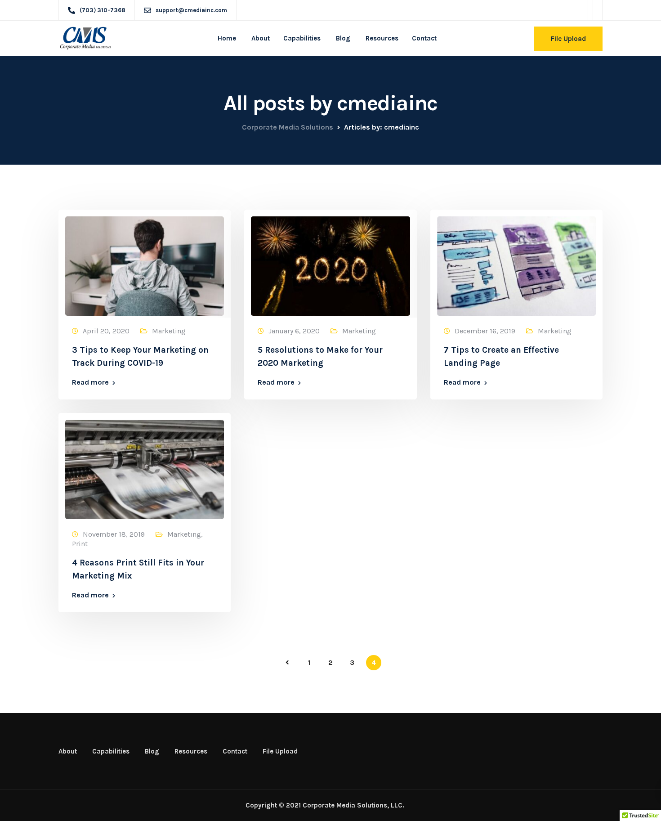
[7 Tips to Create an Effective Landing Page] (516, 262)
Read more (90, 382)
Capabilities (302, 38)
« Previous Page (287, 662)
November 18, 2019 (114, 534)
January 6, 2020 (294, 331)
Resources (381, 38)
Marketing (169, 331)
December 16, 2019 (485, 331)
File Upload (568, 39)
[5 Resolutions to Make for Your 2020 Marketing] (330, 262)
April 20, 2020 (106, 331)
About (260, 38)
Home (227, 38)
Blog (342, 38)
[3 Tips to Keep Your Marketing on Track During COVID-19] (144, 262)
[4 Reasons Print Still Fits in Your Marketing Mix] (144, 465)
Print (80, 543)
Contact (424, 38)
